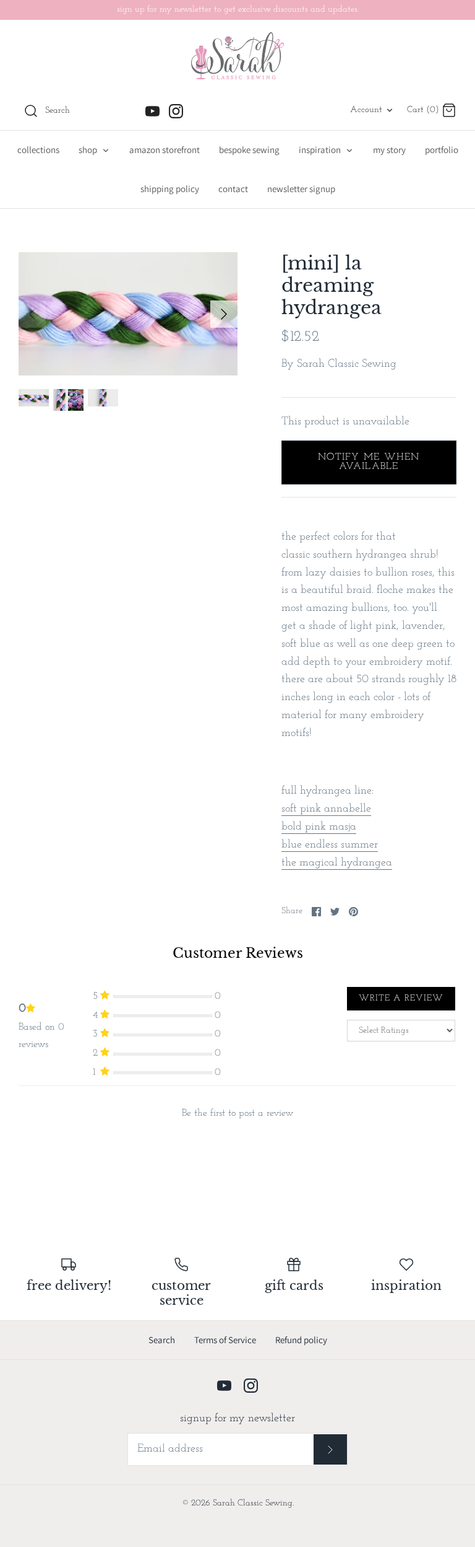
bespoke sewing (249, 150)
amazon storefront (164, 150)
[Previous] (32, 314)
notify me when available (369, 462)
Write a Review (401, 998)
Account (366, 110)
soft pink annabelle (326, 809)
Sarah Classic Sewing (346, 364)
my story (389, 150)
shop (89, 150)
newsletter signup (301, 189)
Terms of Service (225, 1340)
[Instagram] (176, 111)
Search (161, 1340)
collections (38, 150)
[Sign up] (331, 1449)
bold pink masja (318, 827)
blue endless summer (329, 845)
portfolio (441, 150)
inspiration (321, 150)
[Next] (224, 314)
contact (233, 189)
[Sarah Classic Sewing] (237, 55)
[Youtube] (152, 111)
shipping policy (169, 189)
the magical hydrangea (336, 863)
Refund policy (301, 1340)
